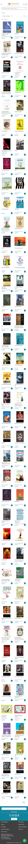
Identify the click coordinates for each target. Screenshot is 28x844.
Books (6, 19)
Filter (3, 13)
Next (24, 802)
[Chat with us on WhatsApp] (24, 840)
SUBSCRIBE (14, 812)
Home (2, 19)
